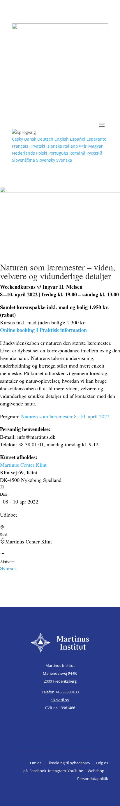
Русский (94, 153)
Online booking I (20, 330)
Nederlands (23, 153)
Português (58, 153)
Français (20, 146)
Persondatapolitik (92, 778)
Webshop (96, 770)
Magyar (95, 146)
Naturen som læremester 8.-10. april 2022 (65, 416)
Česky (17, 139)
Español (77, 139)
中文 (83, 146)
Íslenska (54, 146)
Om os (35, 762)
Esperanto (96, 139)
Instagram (57, 770)
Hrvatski (37, 146)
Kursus (9, 568)
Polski (41, 153)
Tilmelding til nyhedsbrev (68, 762)
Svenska (64, 160)
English (61, 139)
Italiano (70, 146)
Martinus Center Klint (23, 464)
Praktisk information (63, 330)
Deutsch (45, 139)
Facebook (37, 770)
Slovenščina (23, 160)
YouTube (75, 770)
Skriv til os (60, 699)
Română (77, 153)
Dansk (30, 139)
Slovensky (45, 160)
